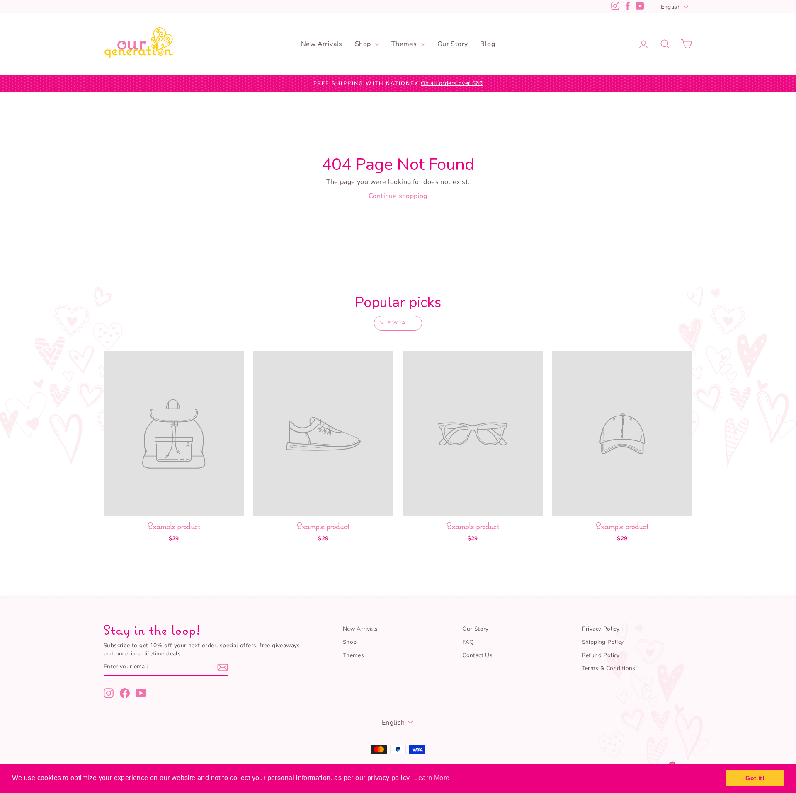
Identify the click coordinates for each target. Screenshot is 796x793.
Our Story (452, 43)
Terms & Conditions (609, 668)
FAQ (467, 642)
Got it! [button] (754, 778)
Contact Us (477, 655)
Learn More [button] (431, 777)
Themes (405, 43)
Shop (364, 43)
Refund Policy (601, 655)
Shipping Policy (603, 642)
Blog (487, 43)
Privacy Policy (601, 629)
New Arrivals (321, 43)
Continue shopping (398, 196)
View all (398, 322)
